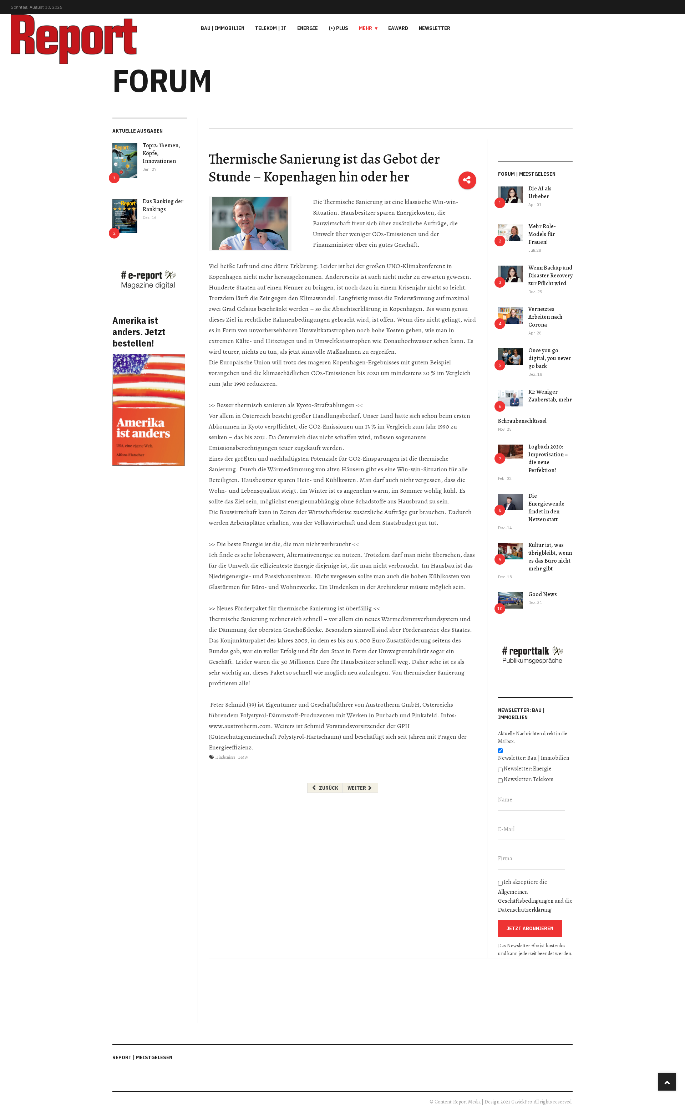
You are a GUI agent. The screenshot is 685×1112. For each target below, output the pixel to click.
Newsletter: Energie (528, 769)
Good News (542, 594)
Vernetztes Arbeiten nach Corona (545, 317)
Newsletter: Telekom (529, 779)
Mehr (365, 28)
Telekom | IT (270, 28)
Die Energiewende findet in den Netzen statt (546, 507)
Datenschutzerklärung (525, 910)
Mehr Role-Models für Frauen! (542, 234)
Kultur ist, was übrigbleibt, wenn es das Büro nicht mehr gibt (550, 557)
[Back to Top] (667, 1082)
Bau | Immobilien (222, 28)
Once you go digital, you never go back (549, 358)
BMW (243, 757)
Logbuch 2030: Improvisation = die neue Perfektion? (548, 458)
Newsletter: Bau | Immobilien (533, 758)
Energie (307, 28)
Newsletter (434, 28)
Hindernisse (225, 757)
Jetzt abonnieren (530, 928)
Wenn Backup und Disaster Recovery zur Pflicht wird (550, 275)
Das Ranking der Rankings (163, 205)
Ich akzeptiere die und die (535, 896)
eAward (398, 28)
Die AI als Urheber (540, 192)
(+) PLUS (338, 28)
